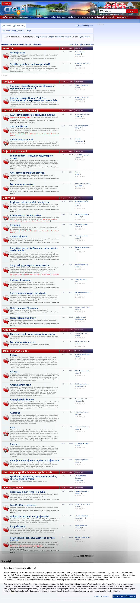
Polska (13, 355)
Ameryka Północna (20, 384)
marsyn (77, 54)
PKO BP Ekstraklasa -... (82, 515)
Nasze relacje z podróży (23, 318)
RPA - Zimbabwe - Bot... (82, 371)
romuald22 (78, 217)
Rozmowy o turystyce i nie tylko (28, 492)
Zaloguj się (7, 25)
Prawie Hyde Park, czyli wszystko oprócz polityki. (32, 538)
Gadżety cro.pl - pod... (82, 333)
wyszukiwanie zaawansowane (109, 14)
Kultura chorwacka (20, 280)
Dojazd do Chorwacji (15, 151)
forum (6, 3)
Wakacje (8, 48)
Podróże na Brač (80, 317)
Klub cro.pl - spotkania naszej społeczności (28, 472)
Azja (12, 427)
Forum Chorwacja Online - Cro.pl (18, 31)
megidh (77, 445)
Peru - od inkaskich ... (82, 399)
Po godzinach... (18, 526)
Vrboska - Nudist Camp (82, 307)
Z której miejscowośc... (82, 264)
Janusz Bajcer (79, 518)
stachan (77, 87)
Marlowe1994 (79, 480)
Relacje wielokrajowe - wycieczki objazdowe (34, 460)
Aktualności (10, 329)
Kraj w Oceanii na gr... (82, 412)
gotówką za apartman (82, 214)
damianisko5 (79, 141)
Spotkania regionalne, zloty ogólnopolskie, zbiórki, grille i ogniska (33, 477)
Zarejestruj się (20, 25)
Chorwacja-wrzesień (81, 236)
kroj (76, 281)
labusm (77, 493)
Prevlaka (78, 139)
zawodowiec (78, 99)
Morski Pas (78, 116)
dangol (77, 356)
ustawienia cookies (101, 596)
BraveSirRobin (79, 319)
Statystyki (6, 561)
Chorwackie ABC (19, 126)
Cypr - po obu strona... (82, 427)
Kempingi (15, 225)
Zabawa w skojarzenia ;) (82, 537)
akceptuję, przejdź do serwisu (124, 596)
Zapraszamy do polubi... (82, 341)
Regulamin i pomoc (86, 26)
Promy (77, 172)
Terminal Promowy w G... (83, 63)
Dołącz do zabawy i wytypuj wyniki (29, 516)
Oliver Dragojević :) (81, 279)
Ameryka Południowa (22, 399)
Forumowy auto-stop (22, 184)
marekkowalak (79, 386)
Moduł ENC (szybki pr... (82, 155)
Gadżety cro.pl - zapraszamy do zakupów (32, 334)
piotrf (76, 414)
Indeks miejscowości (21, 139)
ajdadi (77, 539)
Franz (77, 373)
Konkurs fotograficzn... (82, 85)
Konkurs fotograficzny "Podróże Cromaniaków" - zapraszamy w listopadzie (33, 99)
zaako (77, 238)
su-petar (77, 294)
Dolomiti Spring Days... (82, 443)
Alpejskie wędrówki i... (82, 459)
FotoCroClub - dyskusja (23, 505)
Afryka (13, 371)
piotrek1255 (78, 186)
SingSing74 (78, 226)
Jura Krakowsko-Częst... (82, 354)
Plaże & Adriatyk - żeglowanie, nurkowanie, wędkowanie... (34, 249)
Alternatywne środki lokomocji (27, 172)
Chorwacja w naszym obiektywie (28, 293)
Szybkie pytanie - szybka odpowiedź (30, 64)
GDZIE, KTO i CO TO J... (83, 504)
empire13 (78, 65)
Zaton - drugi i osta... (81, 224)
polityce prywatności (98, 591)
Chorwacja (9, 198)
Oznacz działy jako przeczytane (81, 44)
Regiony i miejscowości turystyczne (29, 202)
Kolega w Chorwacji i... (82, 491)
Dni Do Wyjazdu (80, 52)
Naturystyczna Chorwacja (24, 308)
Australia (15, 412)
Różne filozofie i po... (81, 525)
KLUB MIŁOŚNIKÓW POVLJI (81, 202)
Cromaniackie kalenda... (82, 114)
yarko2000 (78, 401)
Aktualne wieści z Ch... (82, 125)
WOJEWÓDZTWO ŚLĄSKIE (80, 477)
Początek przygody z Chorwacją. (21, 110)
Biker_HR (78, 128)
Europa (14, 444)
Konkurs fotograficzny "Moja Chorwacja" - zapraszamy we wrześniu (33, 87)
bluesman (78, 309)
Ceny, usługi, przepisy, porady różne (29, 265)
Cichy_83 (78, 157)
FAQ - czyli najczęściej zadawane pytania (32, 114)
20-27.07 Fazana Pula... (83, 183)
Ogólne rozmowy (13, 487)
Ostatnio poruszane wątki (12, 44)
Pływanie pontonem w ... (83, 247)
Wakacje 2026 (17, 52)
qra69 (77, 174)
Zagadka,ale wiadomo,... (83, 292)
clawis (77, 249)
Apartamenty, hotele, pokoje (26, 215)
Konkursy (8, 81)
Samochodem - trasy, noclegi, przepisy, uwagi (31, 156)
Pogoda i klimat (18, 236)
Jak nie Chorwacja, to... (16, 351)
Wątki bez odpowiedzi (33, 44)
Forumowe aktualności (23, 342)
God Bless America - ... (82, 384)
